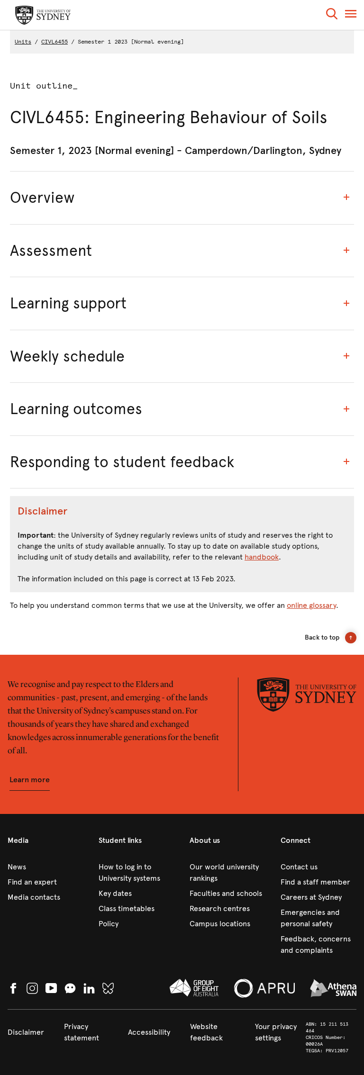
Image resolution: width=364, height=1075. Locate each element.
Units (23, 41)
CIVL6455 (54, 41)
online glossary (311, 605)
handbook (262, 556)
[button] (331, 15)
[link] (45, 867)
